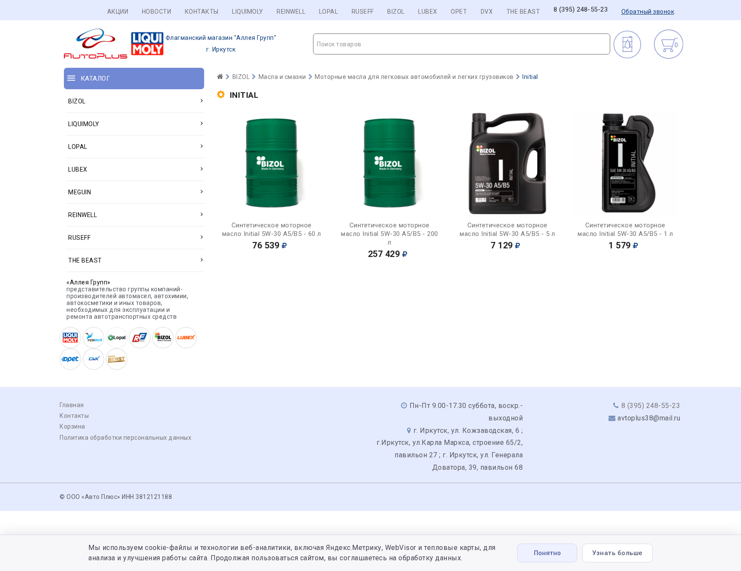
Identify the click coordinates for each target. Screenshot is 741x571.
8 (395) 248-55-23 (581, 9)
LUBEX (427, 11)
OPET (459, 11)
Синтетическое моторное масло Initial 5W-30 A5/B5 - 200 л (389, 233)
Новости (157, 11)
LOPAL (328, 11)
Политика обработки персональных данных (125, 437)
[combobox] (461, 43)
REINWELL (291, 11)
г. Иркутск (221, 43)
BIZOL (396, 11)
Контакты (202, 11)
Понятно (547, 553)
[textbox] (461, 44)
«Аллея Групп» (88, 282)
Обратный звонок (648, 11)
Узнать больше (617, 553)
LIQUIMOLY (247, 11)
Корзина (72, 426)
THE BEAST (523, 11)
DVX (487, 11)
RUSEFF (363, 11)
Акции (118, 11)
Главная (72, 405)
